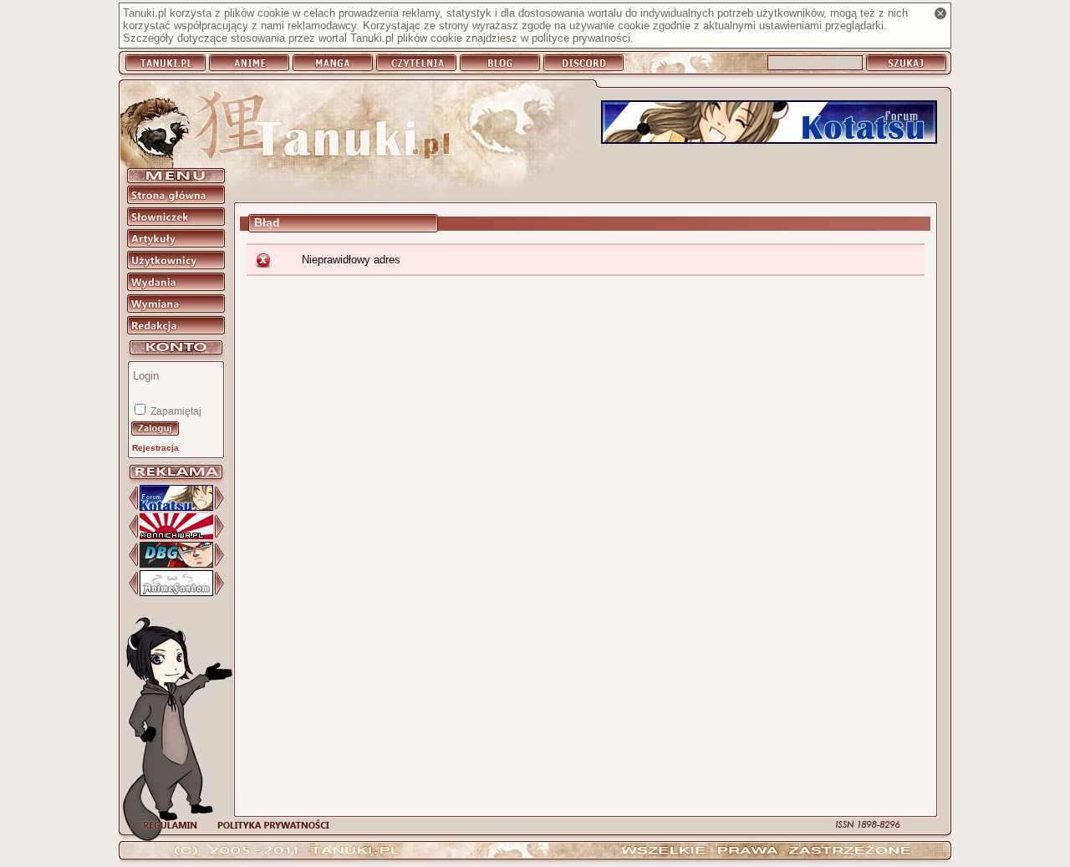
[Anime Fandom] (176, 592)
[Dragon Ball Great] (176, 564)
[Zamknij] (940, 13)
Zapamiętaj (174, 411)
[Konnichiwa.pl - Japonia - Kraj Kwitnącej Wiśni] (176, 535)
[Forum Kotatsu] (769, 123)
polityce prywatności (581, 38)
